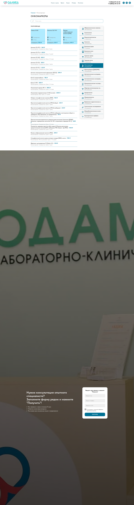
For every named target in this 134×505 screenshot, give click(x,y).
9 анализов (88, 61)
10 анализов (92, 102)
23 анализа (92, 75)
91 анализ (89, 47)
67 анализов (91, 116)
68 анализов (92, 88)
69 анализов (89, 98)
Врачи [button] (62, 3)
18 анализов (91, 70)
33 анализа (92, 107)
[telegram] (127, 3)
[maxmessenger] (130, 3)
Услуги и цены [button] (55, 3)
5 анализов (90, 38)
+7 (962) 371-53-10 (114, 2)
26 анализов (92, 79)
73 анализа (92, 111)
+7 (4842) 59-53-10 (114, 3)
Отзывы (74, 3)
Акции (68, 3)
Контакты (80, 3)
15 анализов (88, 51)
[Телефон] (124, 3)
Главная (33, 12)
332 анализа (88, 93)
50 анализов (92, 84)
